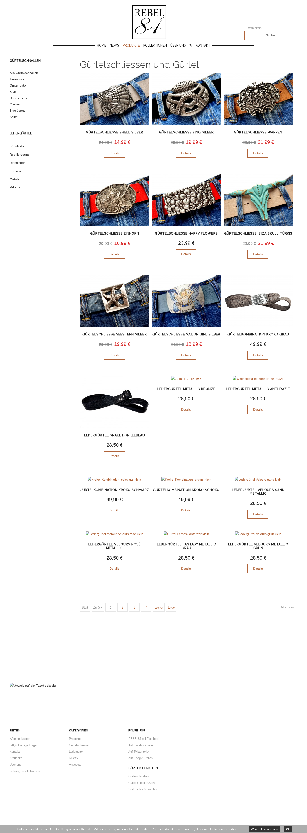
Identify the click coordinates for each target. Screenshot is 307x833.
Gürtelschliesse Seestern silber (114, 334)
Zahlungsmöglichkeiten (25, 771)
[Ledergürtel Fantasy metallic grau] (186, 533)
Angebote (75, 764)
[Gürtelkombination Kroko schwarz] (114, 479)
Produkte (131, 45)
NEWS (73, 758)
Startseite (16, 758)
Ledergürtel (76, 751)
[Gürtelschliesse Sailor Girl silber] (186, 301)
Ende (171, 607)
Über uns (178, 45)
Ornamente (18, 85)
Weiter (159, 607)
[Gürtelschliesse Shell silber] (114, 99)
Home (101, 45)
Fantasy (15, 171)
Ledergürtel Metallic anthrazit (258, 389)
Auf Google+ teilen (140, 758)
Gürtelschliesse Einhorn (114, 233)
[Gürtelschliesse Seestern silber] (114, 301)
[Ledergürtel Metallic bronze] (186, 378)
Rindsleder (17, 162)
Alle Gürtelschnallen (24, 73)
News (114, 45)
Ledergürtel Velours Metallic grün (258, 546)
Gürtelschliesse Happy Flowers (186, 233)
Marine (15, 104)
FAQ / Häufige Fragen (24, 745)
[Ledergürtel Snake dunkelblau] (114, 402)
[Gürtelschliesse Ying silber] (186, 99)
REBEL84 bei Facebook (144, 738)
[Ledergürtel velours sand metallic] (258, 479)
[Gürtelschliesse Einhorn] (114, 200)
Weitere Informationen (264, 829)
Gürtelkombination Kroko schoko (186, 490)
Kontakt (203, 45)
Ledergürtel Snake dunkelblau (114, 435)
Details (114, 153)
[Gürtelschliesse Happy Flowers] (186, 200)
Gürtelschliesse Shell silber (114, 132)
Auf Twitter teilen (139, 751)
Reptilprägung (20, 154)
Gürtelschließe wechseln (144, 789)
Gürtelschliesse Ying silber (186, 132)
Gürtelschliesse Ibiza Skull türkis (258, 233)
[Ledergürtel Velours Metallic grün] (258, 533)
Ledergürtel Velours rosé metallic (114, 546)
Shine (14, 117)
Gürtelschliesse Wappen (258, 132)
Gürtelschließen (79, 745)
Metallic (15, 179)
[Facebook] (33, 685)
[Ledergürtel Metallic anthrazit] (258, 378)
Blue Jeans (17, 110)
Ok (287, 829)
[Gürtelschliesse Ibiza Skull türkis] (258, 200)
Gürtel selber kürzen (141, 782)
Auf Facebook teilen (141, 745)
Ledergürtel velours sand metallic (258, 491)
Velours (15, 187)
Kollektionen (155, 45)
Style (13, 91)
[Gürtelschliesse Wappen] (258, 99)
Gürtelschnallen (138, 776)
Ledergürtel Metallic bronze (186, 389)
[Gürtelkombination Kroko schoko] (186, 479)
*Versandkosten (20, 738)
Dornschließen (20, 98)
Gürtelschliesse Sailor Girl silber (186, 334)
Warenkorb (255, 28)
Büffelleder (17, 146)
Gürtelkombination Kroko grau (258, 334)
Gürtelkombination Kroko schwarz (114, 490)
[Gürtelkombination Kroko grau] (258, 301)
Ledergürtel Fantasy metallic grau (186, 546)
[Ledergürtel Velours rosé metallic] (114, 533)
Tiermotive (17, 79)
